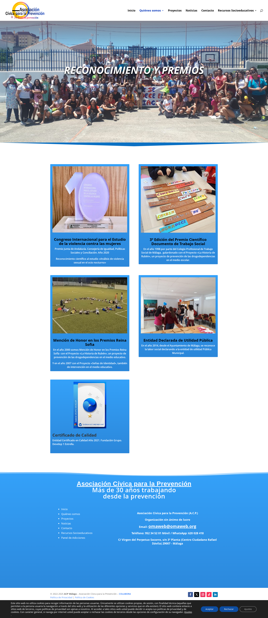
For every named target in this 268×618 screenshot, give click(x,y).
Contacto (207, 10)
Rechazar (229, 609)
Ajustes (188, 612)
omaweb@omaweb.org (172, 526)
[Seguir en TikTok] (209, 594)
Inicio (131, 10)
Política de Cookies (84, 597)
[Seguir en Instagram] (202, 594)
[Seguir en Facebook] (190, 594)
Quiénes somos (150, 10)
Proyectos (175, 10)
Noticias (191, 10)
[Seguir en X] (196, 594)
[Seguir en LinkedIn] (215, 594)
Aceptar (209, 609)
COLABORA (125, 593)
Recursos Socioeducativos (236, 10)
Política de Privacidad (61, 597)
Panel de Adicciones (73, 538)
